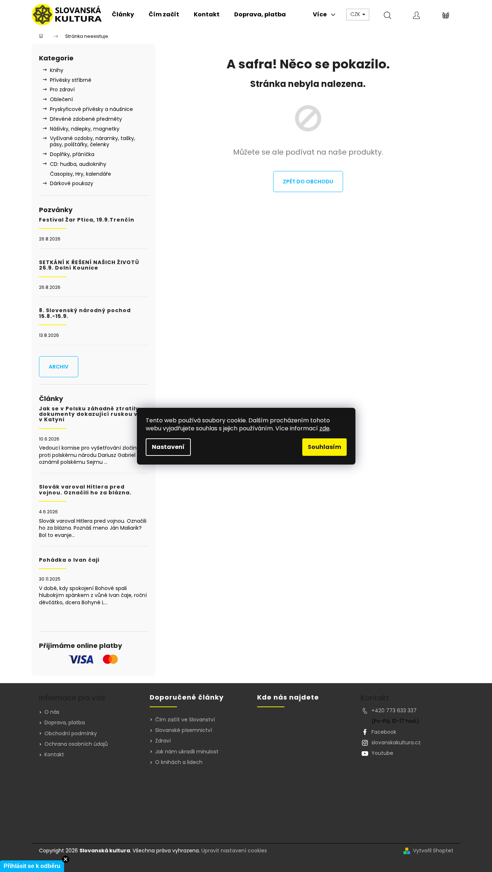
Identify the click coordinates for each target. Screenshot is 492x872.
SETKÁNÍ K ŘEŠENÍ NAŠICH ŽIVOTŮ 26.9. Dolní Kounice (89, 265)
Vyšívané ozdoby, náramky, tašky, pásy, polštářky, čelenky (92, 141)
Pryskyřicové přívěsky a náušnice (91, 109)
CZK (356, 14)
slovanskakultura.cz (396, 742)
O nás (51, 712)
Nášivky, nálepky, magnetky (84, 128)
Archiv (58, 366)
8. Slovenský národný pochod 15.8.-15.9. (85, 313)
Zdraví (163, 740)
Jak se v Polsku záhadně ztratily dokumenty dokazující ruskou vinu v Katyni (93, 414)
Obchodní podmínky (70, 733)
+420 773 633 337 (394, 710)
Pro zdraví (62, 89)
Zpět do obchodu (308, 181)
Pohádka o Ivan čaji (69, 560)
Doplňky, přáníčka (72, 154)
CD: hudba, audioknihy (78, 164)
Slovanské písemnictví (183, 730)
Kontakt (54, 754)
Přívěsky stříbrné (70, 80)
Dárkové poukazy (71, 183)
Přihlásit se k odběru (32, 866)
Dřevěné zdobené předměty (86, 119)
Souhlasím (324, 447)
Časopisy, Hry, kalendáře (80, 174)
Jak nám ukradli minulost (187, 751)
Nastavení (168, 447)
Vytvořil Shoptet (433, 850)
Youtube (382, 753)
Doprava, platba (64, 722)
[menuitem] (123, 14)
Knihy (56, 70)
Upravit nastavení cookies (234, 850)
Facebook (383, 732)
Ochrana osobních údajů (76, 744)
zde (324, 428)
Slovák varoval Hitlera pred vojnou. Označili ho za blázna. (85, 489)
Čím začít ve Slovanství (185, 719)
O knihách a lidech (178, 762)
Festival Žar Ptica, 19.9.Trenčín (86, 220)
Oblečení (61, 99)
